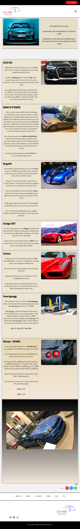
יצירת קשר (18, 496)
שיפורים (48, 496)
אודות (56, 496)
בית (64, 496)
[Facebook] (14, 517)
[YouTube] (10, 517)
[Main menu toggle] (75, 11)
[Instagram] (17, 517)
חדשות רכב (38, 496)
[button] (72, 2)
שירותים (28, 496)
